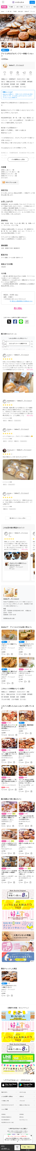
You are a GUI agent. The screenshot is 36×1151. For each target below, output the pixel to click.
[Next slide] (33, 27)
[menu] (3, 2)
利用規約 (3, 1114)
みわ (10, 533)
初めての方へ (4, 1092)
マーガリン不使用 (21, 81)
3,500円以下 (12, 79)
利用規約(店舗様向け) (6, 1117)
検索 (5, 7)
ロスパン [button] (28, 7)
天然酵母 (22, 84)
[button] (11, 6)
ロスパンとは (23, 1092)
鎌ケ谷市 (20, 11)
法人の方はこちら (23, 1119)
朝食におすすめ (11, 81)
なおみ (9, 429)
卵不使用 (29, 81)
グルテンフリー (21, 79)
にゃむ (9, 354)
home (2, 11)
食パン (3, 81)
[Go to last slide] (2, 27)
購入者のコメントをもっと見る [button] (18, 518)
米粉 (28, 79)
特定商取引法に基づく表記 (8, 618)
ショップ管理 (4, 1109)
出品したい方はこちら (25, 1105)
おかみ (9, 493)
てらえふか (10, 450)
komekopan (10, 400)
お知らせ (22, 1096)
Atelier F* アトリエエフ (16, 65)
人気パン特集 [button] (19, 7)
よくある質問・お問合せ (7, 1096)
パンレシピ (22, 1100)
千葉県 (15, 11)
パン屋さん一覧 (5, 1100)
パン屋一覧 (8, 11)
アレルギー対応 (5, 86)
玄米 (17, 84)
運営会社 (21, 1117)
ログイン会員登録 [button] (32, 2)
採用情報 (21, 1114)
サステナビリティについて (7, 1105)
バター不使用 (15, 86)
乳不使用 (12, 84)
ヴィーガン (23, 86)
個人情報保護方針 (5, 1119)
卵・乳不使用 (5, 84)
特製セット (4, 79)
